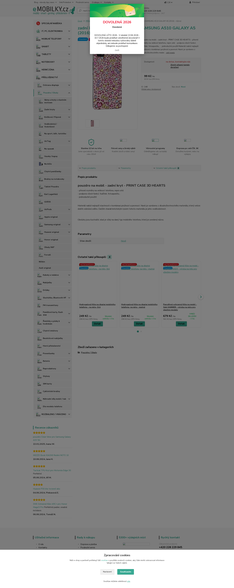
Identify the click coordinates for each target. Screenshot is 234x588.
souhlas (104, 560)
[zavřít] (139, 7)
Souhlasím (125, 571)
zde (128, 581)
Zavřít (117, 50)
